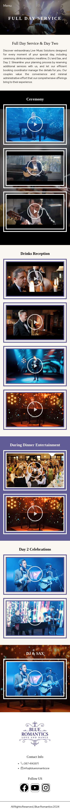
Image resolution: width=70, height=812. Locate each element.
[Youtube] (35, 787)
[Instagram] (46, 787)
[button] (35, 124)
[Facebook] (24, 787)
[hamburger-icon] (6, 5)
